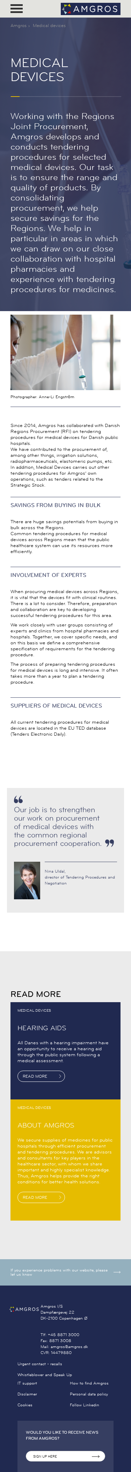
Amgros (18, 25)
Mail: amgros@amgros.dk (64, 1346)
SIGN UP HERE (45, 1456)
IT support (27, 1383)
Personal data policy (89, 1394)
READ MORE (35, 1076)
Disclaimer (27, 1394)
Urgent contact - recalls (39, 1364)
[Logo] (91, 9)
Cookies (24, 1405)
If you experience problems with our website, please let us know (59, 1272)
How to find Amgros (89, 1383)
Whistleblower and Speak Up (44, 1375)
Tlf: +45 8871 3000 (60, 1335)
